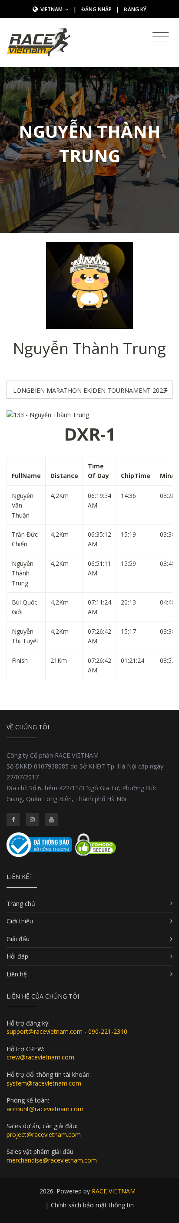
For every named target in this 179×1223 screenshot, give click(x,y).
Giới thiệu (20, 921)
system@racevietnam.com (44, 1083)
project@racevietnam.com (44, 1134)
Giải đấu (18, 939)
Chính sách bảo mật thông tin (92, 1205)
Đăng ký (135, 9)
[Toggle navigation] (160, 37)
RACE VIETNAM (114, 1191)
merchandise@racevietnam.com (52, 1160)
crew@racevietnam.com (40, 1057)
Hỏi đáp (17, 956)
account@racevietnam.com (45, 1109)
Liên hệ (17, 974)
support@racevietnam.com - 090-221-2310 (67, 1031)
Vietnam (52, 9)
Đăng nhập (96, 9)
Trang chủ (21, 903)
